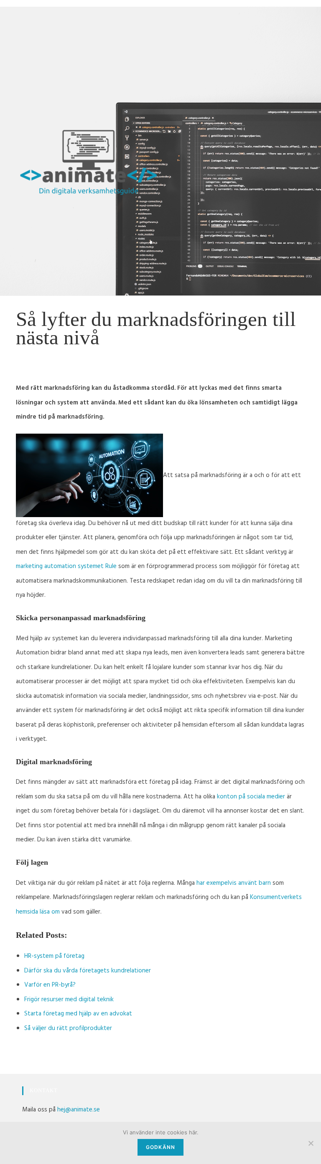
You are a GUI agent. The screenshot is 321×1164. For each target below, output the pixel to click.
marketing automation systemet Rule (66, 567)
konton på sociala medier (251, 797)
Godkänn (160, 1147)
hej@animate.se (78, 1110)
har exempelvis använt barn (233, 884)
